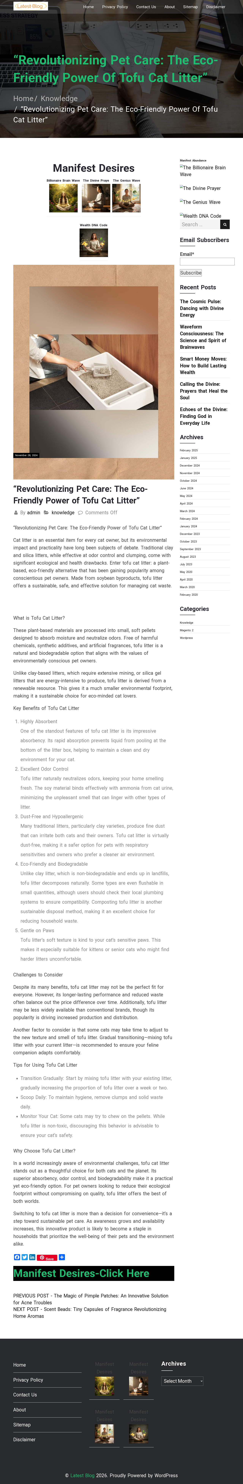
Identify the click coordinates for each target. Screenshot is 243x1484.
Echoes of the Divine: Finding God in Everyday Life (203, 416)
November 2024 (190, 473)
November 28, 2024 (26, 455)
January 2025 (188, 458)
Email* (187, 254)
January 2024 (188, 526)
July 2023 (186, 564)
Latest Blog (82, 1475)
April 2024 (186, 503)
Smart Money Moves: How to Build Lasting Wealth (203, 365)
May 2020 (186, 572)
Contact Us (146, 7)
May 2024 (186, 496)
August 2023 (188, 556)
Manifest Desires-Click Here (81, 1273)
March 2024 (187, 511)
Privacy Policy (115, 7)
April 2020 (186, 579)
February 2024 (189, 518)
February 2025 (189, 450)
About (169, 7)
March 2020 (187, 587)
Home (88, 7)
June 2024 (186, 488)
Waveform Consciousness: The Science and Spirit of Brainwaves (203, 337)
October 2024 (188, 480)
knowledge (63, 512)
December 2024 (190, 465)
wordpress (186, 637)
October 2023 (188, 541)
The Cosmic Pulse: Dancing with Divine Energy (202, 308)
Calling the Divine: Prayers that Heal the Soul (204, 390)
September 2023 (190, 549)
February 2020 (189, 594)
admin (33, 512)
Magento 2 (186, 630)
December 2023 (190, 534)
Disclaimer (215, 7)
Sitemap (190, 7)
